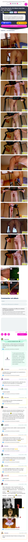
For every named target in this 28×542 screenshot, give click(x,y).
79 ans (11, 12)
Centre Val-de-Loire (21, 12)
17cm (15, 12)
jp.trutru (6, 434)
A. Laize (6, 407)
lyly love (6, 484)
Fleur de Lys (6, 454)
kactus (5, 475)
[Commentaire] (14, 324)
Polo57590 (6, 339)
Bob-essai (6, 397)
